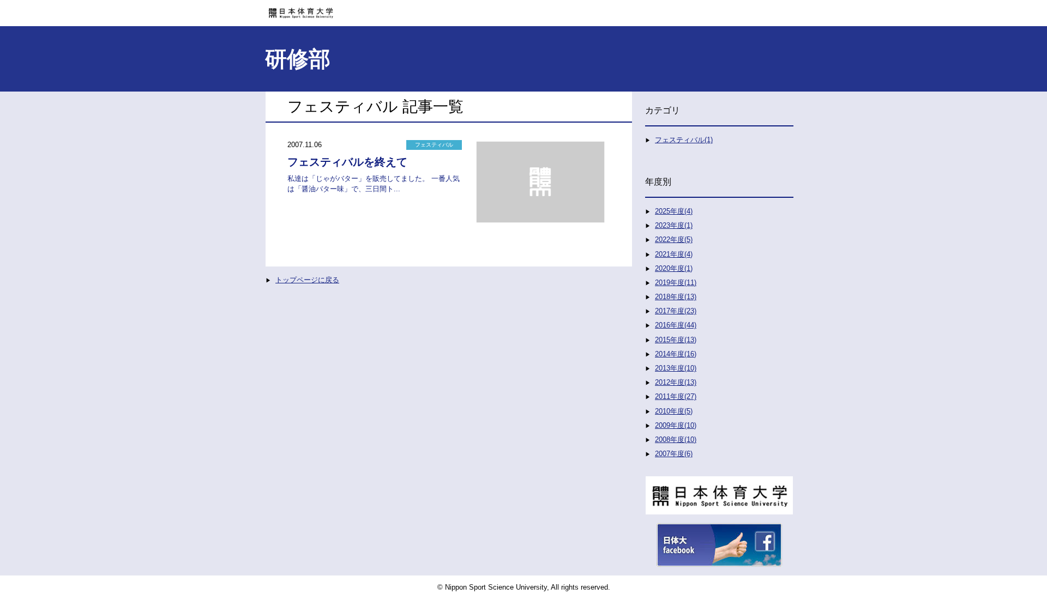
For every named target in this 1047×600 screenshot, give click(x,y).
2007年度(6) (674, 454)
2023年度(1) (674, 225)
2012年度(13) (675, 382)
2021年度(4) (674, 254)
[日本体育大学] (523, 9)
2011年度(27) (675, 396)
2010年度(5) (674, 411)
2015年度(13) (675, 340)
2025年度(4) (674, 211)
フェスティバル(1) (684, 140)
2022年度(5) (674, 239)
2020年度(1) (674, 268)
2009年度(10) (675, 425)
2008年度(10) (675, 439)
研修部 (297, 59)
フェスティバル (434, 145)
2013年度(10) (675, 368)
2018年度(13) (675, 297)
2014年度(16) (675, 354)
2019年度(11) (675, 282)
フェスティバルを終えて (347, 162)
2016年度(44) (675, 325)
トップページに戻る (307, 280)
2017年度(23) (675, 311)
